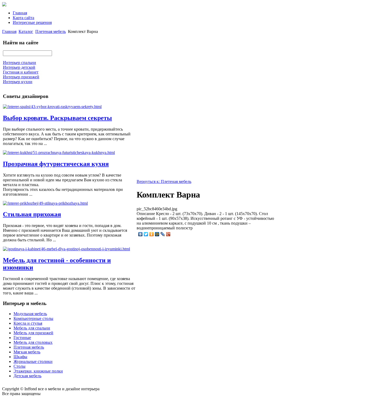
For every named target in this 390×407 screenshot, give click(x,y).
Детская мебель (27, 376)
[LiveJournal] (163, 234)
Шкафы (20, 356)
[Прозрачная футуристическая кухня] (59, 152)
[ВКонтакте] (140, 234)
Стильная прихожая (32, 214)
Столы (19, 366)
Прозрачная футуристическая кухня (56, 163)
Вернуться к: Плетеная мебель (164, 181)
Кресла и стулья (28, 323)
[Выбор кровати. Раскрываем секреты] (52, 106)
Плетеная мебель (50, 31)
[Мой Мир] (157, 234)
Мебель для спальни (32, 328)
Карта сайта (23, 17)
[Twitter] (146, 234)
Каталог (26, 31)
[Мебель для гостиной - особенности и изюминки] (66, 249)
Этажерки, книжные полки (38, 371)
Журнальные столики (33, 361)
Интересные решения (32, 22)
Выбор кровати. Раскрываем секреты (57, 117)
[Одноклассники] (151, 234)
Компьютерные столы (33, 318)
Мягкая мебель (27, 352)
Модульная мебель (30, 313)
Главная (20, 13)
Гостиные (22, 337)
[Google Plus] (168, 234)
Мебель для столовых (33, 342)
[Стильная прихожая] (45, 203)
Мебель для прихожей (33, 333)
